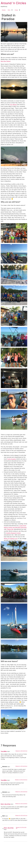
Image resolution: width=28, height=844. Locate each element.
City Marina (13, 104)
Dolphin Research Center (13, 533)
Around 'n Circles (13, 3)
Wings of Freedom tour (11, 538)
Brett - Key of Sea (5, 804)
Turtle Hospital (11, 459)
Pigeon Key (10, 529)
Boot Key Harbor (5, 61)
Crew (16, 10)
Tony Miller (4, 751)
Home (3, 10)
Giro (9, 10)
